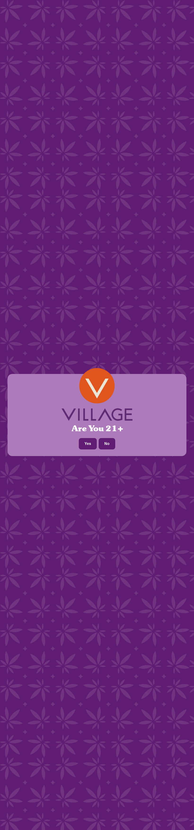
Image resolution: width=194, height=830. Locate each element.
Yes (87, 444)
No (107, 444)
